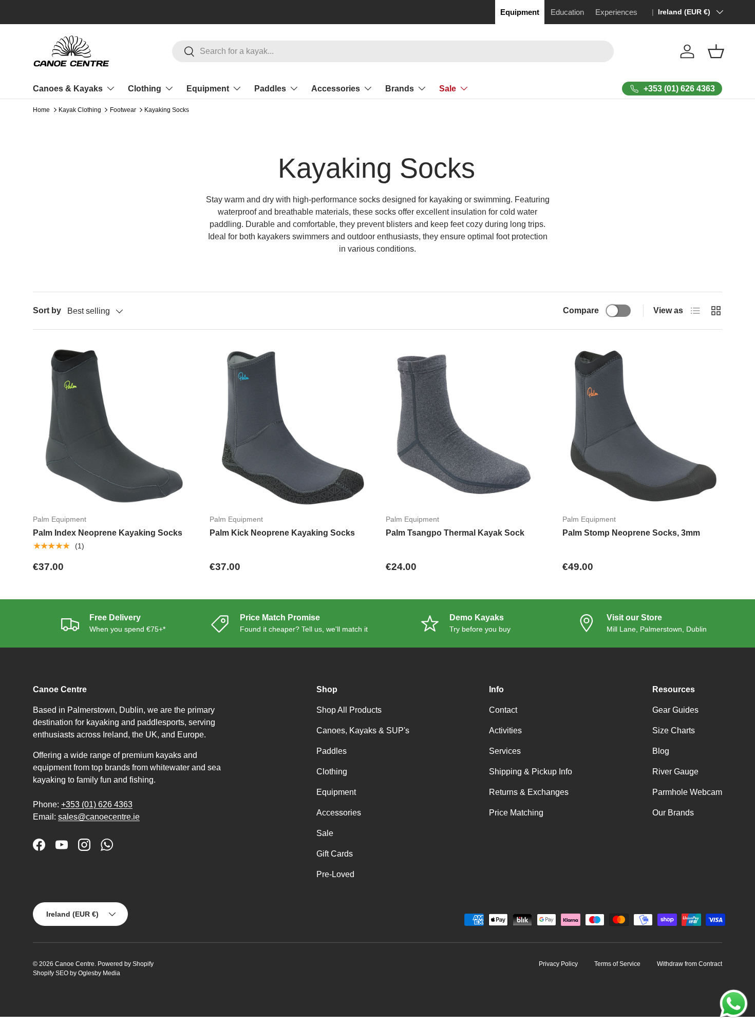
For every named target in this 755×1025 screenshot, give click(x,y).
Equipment (207, 88)
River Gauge (675, 771)
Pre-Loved (335, 874)
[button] (716, 51)
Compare (581, 310)
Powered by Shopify (126, 963)
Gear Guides (675, 710)
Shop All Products (349, 710)
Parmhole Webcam (687, 792)
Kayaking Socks (166, 109)
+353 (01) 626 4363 (97, 804)
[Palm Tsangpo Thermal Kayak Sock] (466, 426)
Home (41, 109)
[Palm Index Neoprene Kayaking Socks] (113, 426)
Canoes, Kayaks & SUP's (362, 730)
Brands (399, 88)
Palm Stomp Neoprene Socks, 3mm (631, 532)
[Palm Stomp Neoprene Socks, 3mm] (642, 426)
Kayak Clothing (80, 109)
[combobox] (392, 51)
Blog (660, 751)
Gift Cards (334, 853)
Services (505, 751)
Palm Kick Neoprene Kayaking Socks (282, 532)
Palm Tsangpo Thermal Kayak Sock (455, 532)
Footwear (123, 109)
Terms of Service (617, 963)
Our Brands (673, 812)
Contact (503, 710)
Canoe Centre (75, 963)
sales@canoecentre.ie (99, 816)
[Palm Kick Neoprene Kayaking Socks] (290, 426)
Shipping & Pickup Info (530, 771)
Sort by (47, 310)
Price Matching (516, 812)
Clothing (144, 88)
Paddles (270, 88)
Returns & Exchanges (529, 792)
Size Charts (673, 730)
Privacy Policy (558, 963)
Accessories (335, 88)
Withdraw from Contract (689, 963)
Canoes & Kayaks (68, 88)
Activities (505, 730)
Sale (447, 88)
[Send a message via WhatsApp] (734, 1004)
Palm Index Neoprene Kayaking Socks (107, 532)
